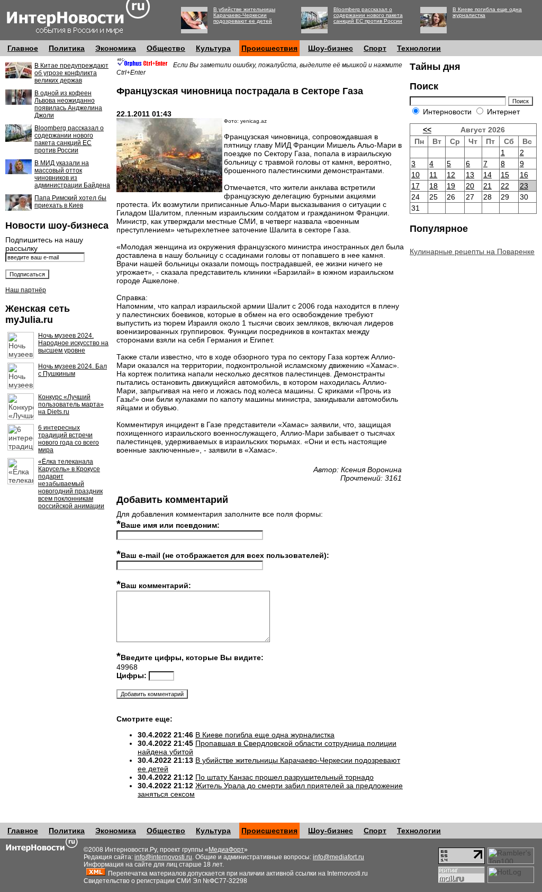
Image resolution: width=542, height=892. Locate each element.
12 (451, 174)
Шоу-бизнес (330, 48)
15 (505, 174)
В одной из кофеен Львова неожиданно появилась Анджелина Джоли (68, 104)
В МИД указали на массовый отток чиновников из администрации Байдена (72, 174)
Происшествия (269, 48)
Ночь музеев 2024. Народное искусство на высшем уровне (73, 343)
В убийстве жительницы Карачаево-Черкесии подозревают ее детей (244, 15)
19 (451, 186)
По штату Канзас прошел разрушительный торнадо (284, 777)
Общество (166, 48)
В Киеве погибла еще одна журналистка (265, 735)
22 (505, 186)
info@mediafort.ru (338, 857)
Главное (22, 48)
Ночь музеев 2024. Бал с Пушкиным (72, 370)
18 (433, 186)
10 (415, 174)
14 (487, 174)
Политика (67, 48)
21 (487, 186)
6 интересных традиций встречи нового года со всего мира (68, 439)
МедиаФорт (226, 849)
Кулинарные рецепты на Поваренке (472, 251)
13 (470, 174)
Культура (213, 48)
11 (433, 174)
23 (524, 186)
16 (524, 174)
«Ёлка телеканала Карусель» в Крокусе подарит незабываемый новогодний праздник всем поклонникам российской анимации (71, 484)
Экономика (115, 48)
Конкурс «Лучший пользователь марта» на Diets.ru (71, 404)
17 (415, 186)
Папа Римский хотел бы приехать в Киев (70, 201)
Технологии (419, 48)
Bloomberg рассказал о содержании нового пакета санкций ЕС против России (368, 15)
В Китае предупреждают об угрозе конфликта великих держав (71, 73)
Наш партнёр (25, 290)
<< (427, 129)
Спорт (375, 48)
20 (470, 186)
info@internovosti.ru (163, 857)
